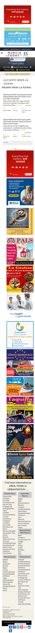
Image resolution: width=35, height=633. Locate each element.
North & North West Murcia (25, 531)
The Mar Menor (9, 494)
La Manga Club (7, 506)
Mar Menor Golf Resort (8, 528)
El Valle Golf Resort (9, 572)
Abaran (5, 562)
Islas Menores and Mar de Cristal (8, 503)
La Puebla (6, 512)
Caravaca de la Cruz (24, 539)
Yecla (19, 554)
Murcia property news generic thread (12, 616)
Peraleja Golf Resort (9, 586)
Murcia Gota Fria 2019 (9, 615)
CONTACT (6, 49)
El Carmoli (6, 500)
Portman (5, 537)
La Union (5, 517)
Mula (19, 552)
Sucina (5, 590)
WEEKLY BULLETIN (26, 49)
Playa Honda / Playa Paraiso (9, 534)
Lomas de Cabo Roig (24, 604)
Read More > (28, 105)
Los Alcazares (7, 519)
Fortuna (20, 546)
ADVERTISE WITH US (15, 49)
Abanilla (5, 559)
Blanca (5, 568)
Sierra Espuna (22, 525)
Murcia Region (7, 110)
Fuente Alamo (22, 511)
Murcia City (6, 584)
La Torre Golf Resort (9, 514)
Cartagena (6, 498)
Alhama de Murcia (23, 503)
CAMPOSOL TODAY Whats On (11, 610)
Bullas (20, 535)
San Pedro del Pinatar (9, 543)
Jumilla (20, 548)
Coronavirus (6, 612)
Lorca (20, 517)
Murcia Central (9, 557)
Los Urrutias (7, 525)
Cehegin (20, 541)
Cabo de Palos (7, 496)
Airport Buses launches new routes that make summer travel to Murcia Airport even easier (17, 121)
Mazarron (21, 519)
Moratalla (21, 550)
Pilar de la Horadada (9, 531)
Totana (20, 527)
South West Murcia (25, 495)
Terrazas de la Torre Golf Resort (9, 550)
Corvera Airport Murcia (9, 613)
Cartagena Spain (7, 611)
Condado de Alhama (24, 509)
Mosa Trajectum (8, 582)
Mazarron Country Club (23, 587)
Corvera (15, 110)
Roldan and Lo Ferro (9, 539)
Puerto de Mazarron (24, 521)
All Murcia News (26, 136)
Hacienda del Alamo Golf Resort (24, 514)
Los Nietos (6, 523)
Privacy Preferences (20, 624)
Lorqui (5, 578)
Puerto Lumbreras (23, 523)
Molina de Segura (8, 580)
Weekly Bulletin (7, 617)
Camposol (21, 507)
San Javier (6, 541)
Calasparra (21, 537)
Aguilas (15, 136)
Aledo (20, 501)
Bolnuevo (21, 505)
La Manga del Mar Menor (8, 509)
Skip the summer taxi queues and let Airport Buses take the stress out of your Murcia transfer (17, 97)
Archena (5, 566)
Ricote (5, 588)
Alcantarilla (6, 564)
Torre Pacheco (7, 553)
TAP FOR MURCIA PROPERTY (17, 74)
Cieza (20, 543)
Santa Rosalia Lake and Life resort (9, 546)
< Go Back (5, 142)
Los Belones (6, 521)
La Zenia (20, 602)
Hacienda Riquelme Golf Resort (9, 575)
